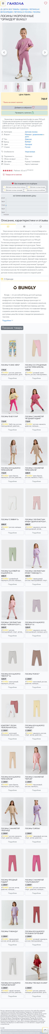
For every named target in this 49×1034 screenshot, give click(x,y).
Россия (27, 147)
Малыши (28, 134)
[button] (4, 52)
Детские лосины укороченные (16, 187)
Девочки (28, 139)
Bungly (28, 142)
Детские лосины (31, 132)
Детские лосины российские (36, 190)
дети (27, 136)
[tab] (8, 226)
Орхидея (28, 144)
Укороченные (30, 151)
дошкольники (38, 134)
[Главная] (1, 9)
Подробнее (6, 320)
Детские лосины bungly (37, 187)
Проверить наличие (23, 113)
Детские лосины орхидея (14, 190)
